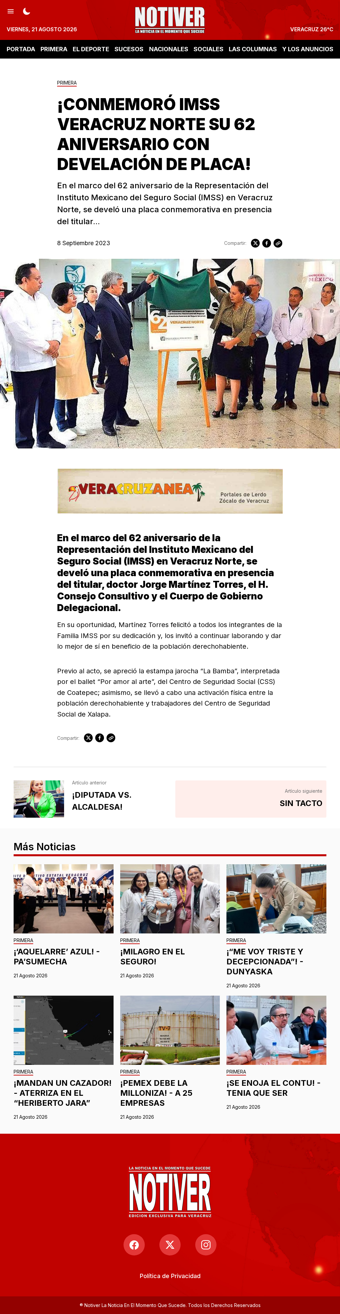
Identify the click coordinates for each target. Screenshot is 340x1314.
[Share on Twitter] (255, 243)
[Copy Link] (278, 243)
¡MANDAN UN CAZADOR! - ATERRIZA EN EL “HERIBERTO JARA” (63, 1093)
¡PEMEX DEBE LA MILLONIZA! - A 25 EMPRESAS (156, 1093)
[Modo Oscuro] (27, 11)
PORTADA (21, 49)
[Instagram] (205, 1244)
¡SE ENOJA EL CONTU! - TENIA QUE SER (273, 1088)
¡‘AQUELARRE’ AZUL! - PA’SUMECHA (57, 956)
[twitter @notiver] (170, 1244)
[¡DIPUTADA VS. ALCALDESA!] (39, 799)
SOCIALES (208, 49)
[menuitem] (170, 1275)
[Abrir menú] (11, 11)
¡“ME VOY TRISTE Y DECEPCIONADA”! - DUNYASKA (264, 961)
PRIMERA (54, 49)
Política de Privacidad (170, 1275)
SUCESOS (129, 49)
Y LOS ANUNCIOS (307, 49)
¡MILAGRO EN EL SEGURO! (152, 956)
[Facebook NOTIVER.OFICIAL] (134, 1244)
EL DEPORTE (91, 49)
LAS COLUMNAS (253, 49)
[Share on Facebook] (267, 243)
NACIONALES (168, 49)
